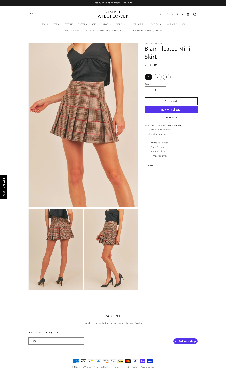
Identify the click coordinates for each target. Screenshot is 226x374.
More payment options (171, 117)
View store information (159, 134)
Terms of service (147, 367)
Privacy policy (132, 367)
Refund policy (118, 367)
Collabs (88, 323)
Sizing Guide (117, 323)
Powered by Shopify (101, 367)
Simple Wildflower (86, 367)
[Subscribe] (80, 341)
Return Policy (101, 323)
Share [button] (150, 165)
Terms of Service (134, 323)
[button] (31, 14)
